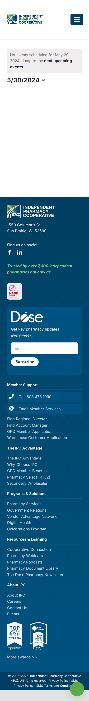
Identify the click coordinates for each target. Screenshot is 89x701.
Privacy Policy (58, 680)
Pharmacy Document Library (32, 568)
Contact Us (17, 607)
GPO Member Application (29, 431)
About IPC (16, 595)
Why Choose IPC (22, 464)
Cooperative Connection (29, 549)
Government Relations (26, 510)
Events (13, 614)
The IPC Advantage (24, 458)
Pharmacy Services (24, 503)
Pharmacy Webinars (25, 555)
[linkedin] (19, 252)
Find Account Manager (27, 425)
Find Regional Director (27, 418)
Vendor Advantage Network (32, 516)
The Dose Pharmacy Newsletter (35, 574)
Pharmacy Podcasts (24, 562)
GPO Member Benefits (27, 470)
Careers (14, 601)
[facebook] (9, 252)
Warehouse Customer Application (37, 437)
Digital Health (19, 522)
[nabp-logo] (14, 287)
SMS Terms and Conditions (56, 685)
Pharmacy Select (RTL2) (28, 477)
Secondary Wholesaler (27, 483)
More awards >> (22, 657)
